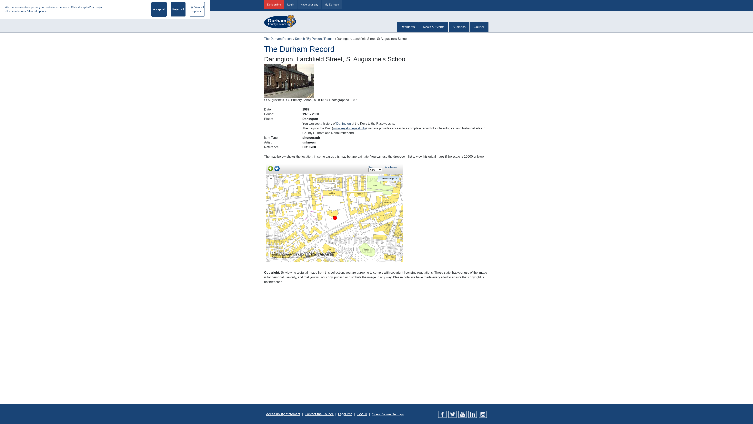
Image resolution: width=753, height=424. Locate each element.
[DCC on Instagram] (483, 414)
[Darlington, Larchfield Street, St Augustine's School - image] (289, 81)
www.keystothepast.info (349, 128)
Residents (408, 27)
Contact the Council (319, 414)
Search (300, 38)
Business (459, 27)
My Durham (332, 4)
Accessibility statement (283, 414)
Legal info (345, 414)
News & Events (433, 27)
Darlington (343, 123)
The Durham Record (278, 38)
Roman (329, 38)
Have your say (309, 4)
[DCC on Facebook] (442, 414)
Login (290, 4)
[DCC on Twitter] (452, 414)
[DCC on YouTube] (462, 414)
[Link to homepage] (280, 19)
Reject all (178, 9)
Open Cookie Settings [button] (388, 414)
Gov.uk (362, 414)
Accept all (159, 9)
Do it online (274, 4)
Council (479, 27)
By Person (314, 38)
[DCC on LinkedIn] (472, 414)
